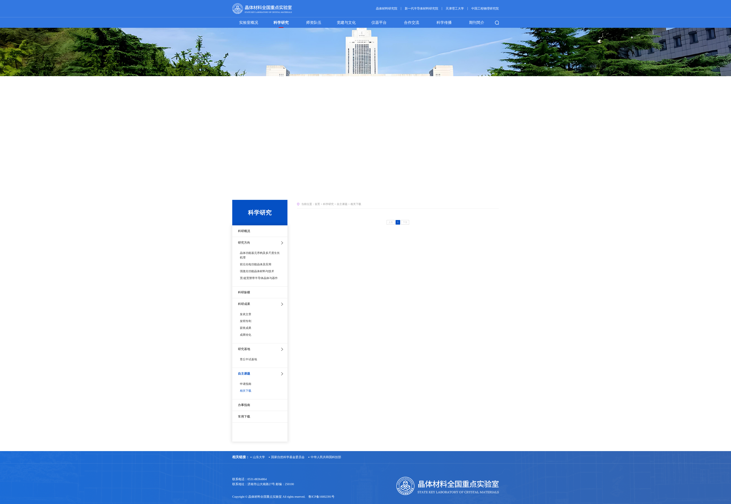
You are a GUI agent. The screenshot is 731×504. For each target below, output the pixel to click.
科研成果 (244, 303)
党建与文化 (346, 22)
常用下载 (244, 416)
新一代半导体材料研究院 (421, 8)
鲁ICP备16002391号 (321, 496)
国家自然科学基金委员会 (288, 457)
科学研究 (281, 22)
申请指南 (245, 383)
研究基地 (244, 349)
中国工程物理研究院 (485, 8)
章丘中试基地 (248, 359)
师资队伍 (313, 22)
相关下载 (245, 390)
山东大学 (259, 457)
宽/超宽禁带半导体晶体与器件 (259, 278)
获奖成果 (245, 327)
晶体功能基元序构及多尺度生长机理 (260, 255)
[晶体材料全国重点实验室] (262, 8)
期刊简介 (476, 22)
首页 (317, 204)
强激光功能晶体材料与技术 (257, 271)
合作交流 (411, 22)
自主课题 (244, 373)
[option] (365, 38)
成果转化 (245, 334)
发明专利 (245, 321)
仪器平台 (379, 22)
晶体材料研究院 (386, 8)
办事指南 (244, 405)
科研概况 (244, 231)
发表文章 (245, 314)
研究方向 (244, 242)
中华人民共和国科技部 (326, 457)
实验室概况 (248, 22)
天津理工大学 (455, 8)
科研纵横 (244, 292)
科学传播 (444, 22)
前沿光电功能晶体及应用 (255, 264)
